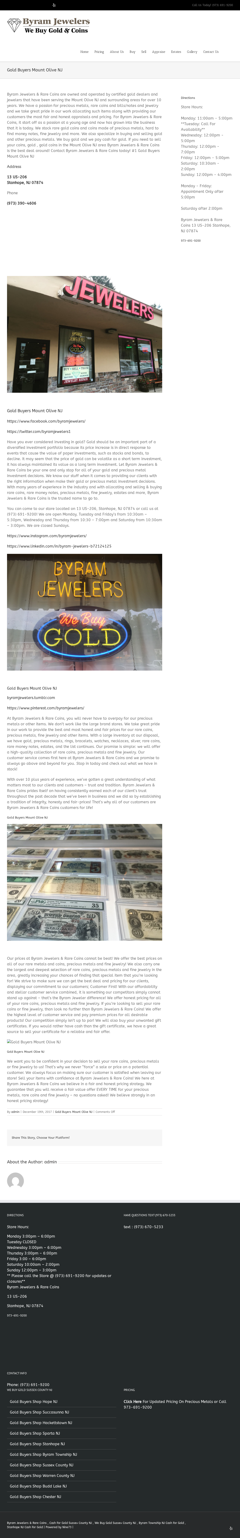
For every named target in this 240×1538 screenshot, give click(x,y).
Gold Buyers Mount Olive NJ (73, 1112)
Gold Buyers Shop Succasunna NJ (39, 1412)
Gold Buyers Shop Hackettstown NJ (41, 1423)
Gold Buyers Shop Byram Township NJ (43, 1454)
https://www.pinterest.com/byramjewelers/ (45, 708)
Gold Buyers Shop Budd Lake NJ (38, 1486)
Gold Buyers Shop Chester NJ (35, 1497)
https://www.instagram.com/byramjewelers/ (47, 536)
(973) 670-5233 (148, 1227)
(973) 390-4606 (21, 203)
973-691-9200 (191, 240)
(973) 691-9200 (69, 1276)
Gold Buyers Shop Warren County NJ (42, 1475)
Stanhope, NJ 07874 (25, 182)
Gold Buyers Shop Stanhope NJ (37, 1444)
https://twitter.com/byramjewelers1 (39, 431)
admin (15, 1112)
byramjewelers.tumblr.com (31, 697)
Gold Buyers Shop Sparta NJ (35, 1433)
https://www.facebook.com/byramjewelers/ (46, 421)
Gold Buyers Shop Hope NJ (33, 1401)
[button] (226, 51)
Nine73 (66, 1527)
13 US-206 (17, 177)
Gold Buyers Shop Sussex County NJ (41, 1465)
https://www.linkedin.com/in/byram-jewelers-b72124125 (59, 546)
